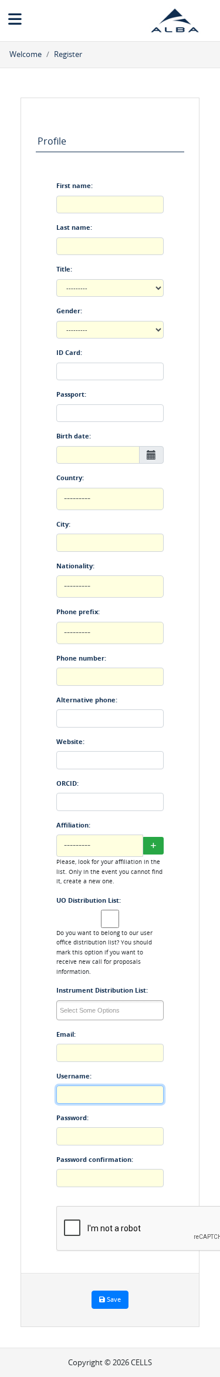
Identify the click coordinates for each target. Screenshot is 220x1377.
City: (63, 524)
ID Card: (69, 352)
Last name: (74, 227)
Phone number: (81, 658)
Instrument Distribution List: (102, 990)
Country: (70, 477)
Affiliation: (73, 824)
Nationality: (75, 565)
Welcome (25, 54)
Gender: (69, 310)
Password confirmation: (94, 1159)
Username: (74, 1075)
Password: (72, 1117)
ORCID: (67, 783)
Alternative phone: (86, 699)
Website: (70, 741)
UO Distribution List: (88, 900)
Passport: (71, 394)
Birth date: (73, 435)
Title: (64, 268)
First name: (74, 185)
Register (68, 54)
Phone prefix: (78, 611)
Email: (66, 1034)
